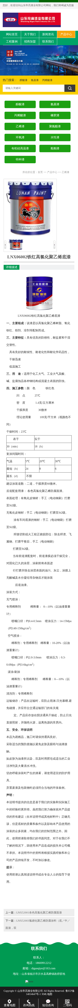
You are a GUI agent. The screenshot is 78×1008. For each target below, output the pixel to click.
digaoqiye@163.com (43, 968)
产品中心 (66, 34)
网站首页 (12, 34)
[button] (36, 72)
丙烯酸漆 (47, 80)
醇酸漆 (23, 80)
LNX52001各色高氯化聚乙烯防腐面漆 (39, 912)
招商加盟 (30, 41)
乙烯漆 (65, 172)
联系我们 (48, 41)
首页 (40, 172)
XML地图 (47, 994)
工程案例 (12, 41)
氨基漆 (35, 80)
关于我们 (30, 34)
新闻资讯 (48, 34)
